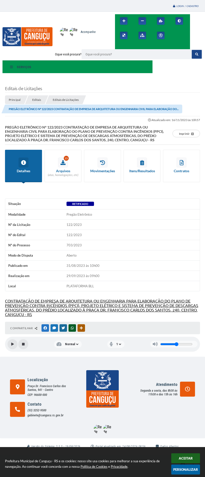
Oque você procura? (68, 54)
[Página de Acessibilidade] (161, 35)
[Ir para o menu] (120, 46)
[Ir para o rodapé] (142, 46)
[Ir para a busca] (131, 46)
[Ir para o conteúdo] (175, 35)
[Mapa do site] (142, 35)
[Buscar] (197, 54)
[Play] (13, 344)
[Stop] (23, 344)
